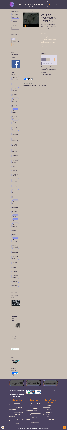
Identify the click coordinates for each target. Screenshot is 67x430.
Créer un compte (38, 2)
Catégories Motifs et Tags (36, 4)
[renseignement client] (50, 383)
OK (13, 44)
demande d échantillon (23, 4)
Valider (15, 28)
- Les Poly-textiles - (15, 212)
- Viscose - (15, 281)
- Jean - (14, 166)
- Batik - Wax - (14, 95)
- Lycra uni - (15, 191)
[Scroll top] (64, 427)
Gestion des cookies (45, 428)
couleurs (14, 285)
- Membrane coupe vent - (15, 150)
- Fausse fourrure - (15, 144)
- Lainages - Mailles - (15, 175)
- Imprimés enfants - (15, 156)
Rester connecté (15, 21)
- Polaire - (15, 207)
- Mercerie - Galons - (15, 78)
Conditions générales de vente (33, 428)
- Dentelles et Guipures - (15, 128)
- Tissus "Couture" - (15, 240)
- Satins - (14, 221)
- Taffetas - (15, 235)
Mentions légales (21, 428)
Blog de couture (30, 6)
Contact (25, 2)
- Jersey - (15, 170)
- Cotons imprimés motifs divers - (15, 111)
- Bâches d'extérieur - (15, 89)
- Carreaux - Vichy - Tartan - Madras (15, 100)
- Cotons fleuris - (14, 106)
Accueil (20, 2)
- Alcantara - (15, 84)
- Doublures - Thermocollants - (15, 133)
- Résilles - (15, 217)
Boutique (30, 11)
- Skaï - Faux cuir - (15, 225)
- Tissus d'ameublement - (15, 246)
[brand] (12, 4)
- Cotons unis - (36, 11)
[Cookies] (2, 427)
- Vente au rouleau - (15, 276)
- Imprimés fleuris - (15, 161)
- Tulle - (14, 267)
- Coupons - (15, 122)
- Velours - (15, 271)
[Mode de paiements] (33, 383)
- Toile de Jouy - (15, 262)
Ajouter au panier (47, 63)
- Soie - (14, 230)
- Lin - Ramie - (14, 180)
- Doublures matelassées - (15, 139)
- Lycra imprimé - (15, 186)
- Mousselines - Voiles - (15, 197)
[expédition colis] (16, 383)
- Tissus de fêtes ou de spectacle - (15, 257)
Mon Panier (30, 2)
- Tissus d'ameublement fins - (15, 251)
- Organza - (15, 202)
